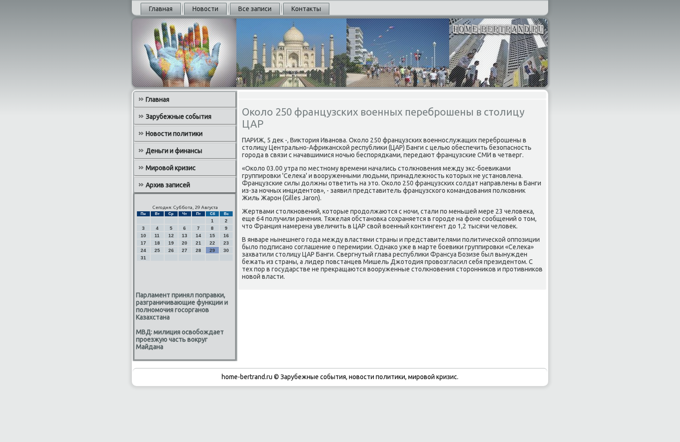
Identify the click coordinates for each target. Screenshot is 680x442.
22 (212, 243)
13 (184, 235)
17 (143, 243)
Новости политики (174, 133)
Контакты (306, 8)
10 (143, 235)
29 (212, 250)
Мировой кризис (171, 168)
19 (171, 243)
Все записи (255, 8)
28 (198, 250)
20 (184, 243)
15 (212, 235)
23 (226, 243)
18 (157, 243)
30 (226, 250)
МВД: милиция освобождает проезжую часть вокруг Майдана (180, 339)
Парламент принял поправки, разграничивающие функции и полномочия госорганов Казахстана (182, 306)
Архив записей (168, 185)
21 (198, 243)
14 (198, 235)
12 (171, 235)
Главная (161, 8)
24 (143, 250)
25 (157, 250)
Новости (205, 8)
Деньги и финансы (174, 150)
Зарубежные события (178, 116)
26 (171, 250)
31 (143, 257)
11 (157, 235)
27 (184, 250)
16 (226, 235)
